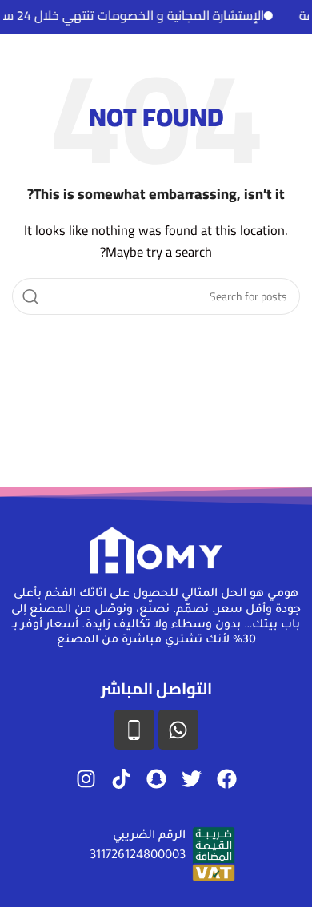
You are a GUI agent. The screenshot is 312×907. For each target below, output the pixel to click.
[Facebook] (226, 778)
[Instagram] (86, 778)
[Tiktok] (121, 778)
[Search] (30, 296)
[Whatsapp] (178, 730)
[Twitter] (191, 778)
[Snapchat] (156, 778)
